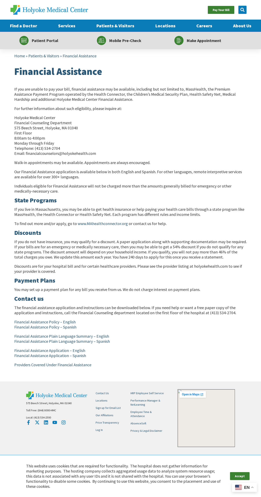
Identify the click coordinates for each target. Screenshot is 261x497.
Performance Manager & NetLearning (145, 402)
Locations (165, 26)
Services (66, 26)
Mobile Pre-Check (125, 40)
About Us (242, 26)
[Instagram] (63, 422)
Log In (99, 430)
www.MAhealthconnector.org (103, 223)
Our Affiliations (104, 415)
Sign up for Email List (108, 408)
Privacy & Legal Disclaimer (146, 431)
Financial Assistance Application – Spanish (50, 355)
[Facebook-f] (28, 422)
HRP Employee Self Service (147, 393)
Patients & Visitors (115, 26)
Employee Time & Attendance (141, 414)
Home (19, 55)
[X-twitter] (37, 422)
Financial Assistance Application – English (49, 350)
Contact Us (102, 393)
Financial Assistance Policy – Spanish (45, 326)
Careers (204, 26)
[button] (242, 10)
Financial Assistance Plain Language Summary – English (61, 336)
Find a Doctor (23, 26)
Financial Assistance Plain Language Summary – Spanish (62, 341)
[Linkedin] (46, 422)
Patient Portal (45, 40)
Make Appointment (204, 40)
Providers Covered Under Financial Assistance (52, 364)
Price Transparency (107, 422)
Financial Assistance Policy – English (45, 321)
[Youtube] (54, 422)
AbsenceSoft (138, 423)
